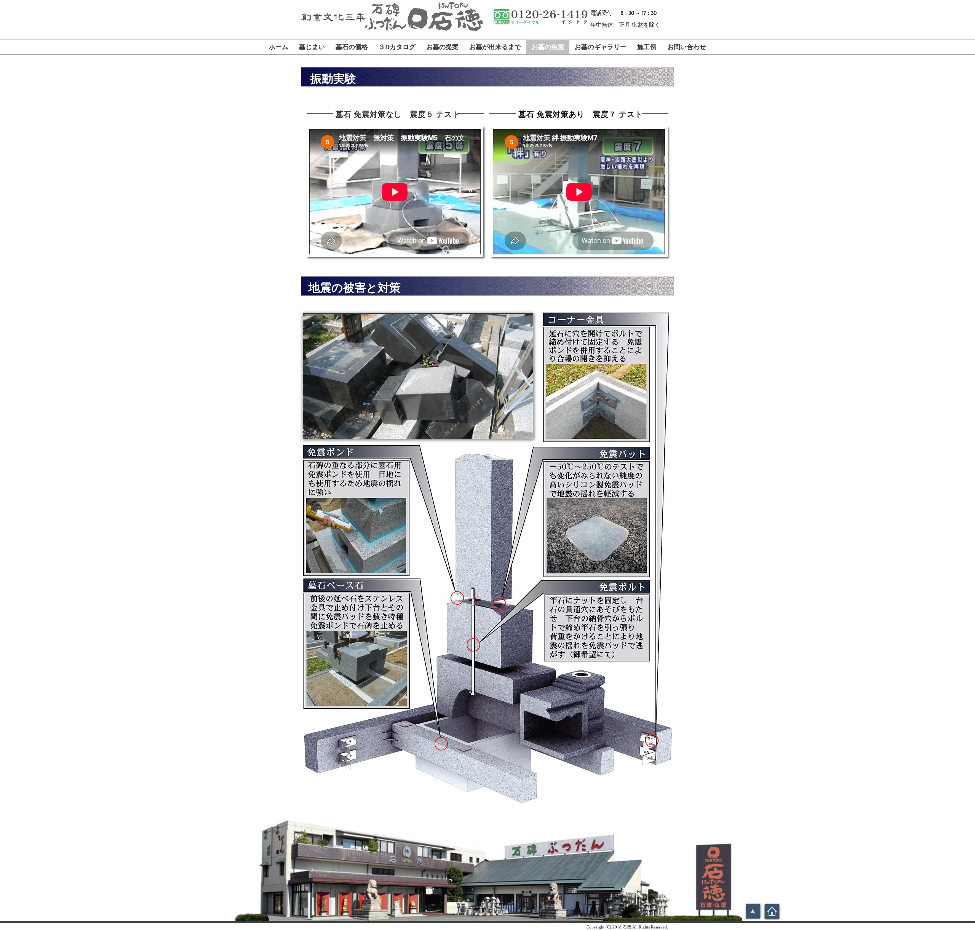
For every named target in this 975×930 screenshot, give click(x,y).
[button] (418, 376)
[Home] (772, 911)
